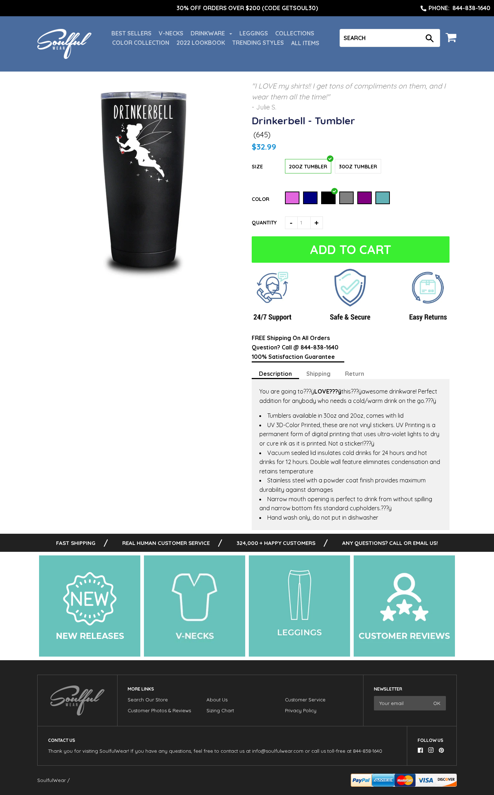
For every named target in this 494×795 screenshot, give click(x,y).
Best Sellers (131, 33)
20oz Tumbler (308, 166)
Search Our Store (148, 699)
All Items (305, 43)
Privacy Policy (300, 710)
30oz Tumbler (358, 166)
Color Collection (140, 42)
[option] (247, 8)
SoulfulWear (51, 780)
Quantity (264, 222)
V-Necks (171, 33)
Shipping (318, 373)
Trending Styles (258, 42)
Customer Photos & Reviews (159, 710)
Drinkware (208, 33)
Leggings (253, 33)
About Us (216, 699)
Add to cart (349, 249)
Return (354, 373)
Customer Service (305, 699)
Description (275, 373)
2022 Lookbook (200, 42)
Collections (294, 33)
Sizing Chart (220, 710)
